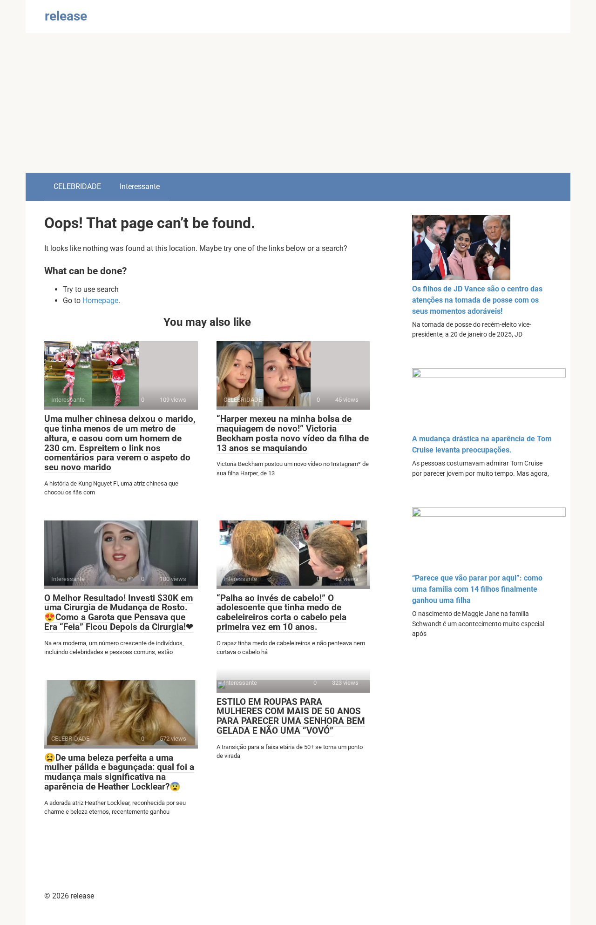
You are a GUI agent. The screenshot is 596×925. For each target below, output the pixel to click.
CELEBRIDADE (77, 186)
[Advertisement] (298, 103)
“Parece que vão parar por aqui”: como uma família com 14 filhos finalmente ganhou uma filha (477, 589)
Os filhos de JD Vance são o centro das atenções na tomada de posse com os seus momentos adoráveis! (477, 300)
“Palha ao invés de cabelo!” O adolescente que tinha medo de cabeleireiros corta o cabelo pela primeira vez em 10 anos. (281, 613)
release (66, 16)
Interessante (140, 186)
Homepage (100, 300)
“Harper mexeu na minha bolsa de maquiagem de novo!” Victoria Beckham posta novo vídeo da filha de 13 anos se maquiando (293, 433)
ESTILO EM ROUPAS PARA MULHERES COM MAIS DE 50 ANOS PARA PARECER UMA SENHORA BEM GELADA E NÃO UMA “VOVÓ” (291, 716)
